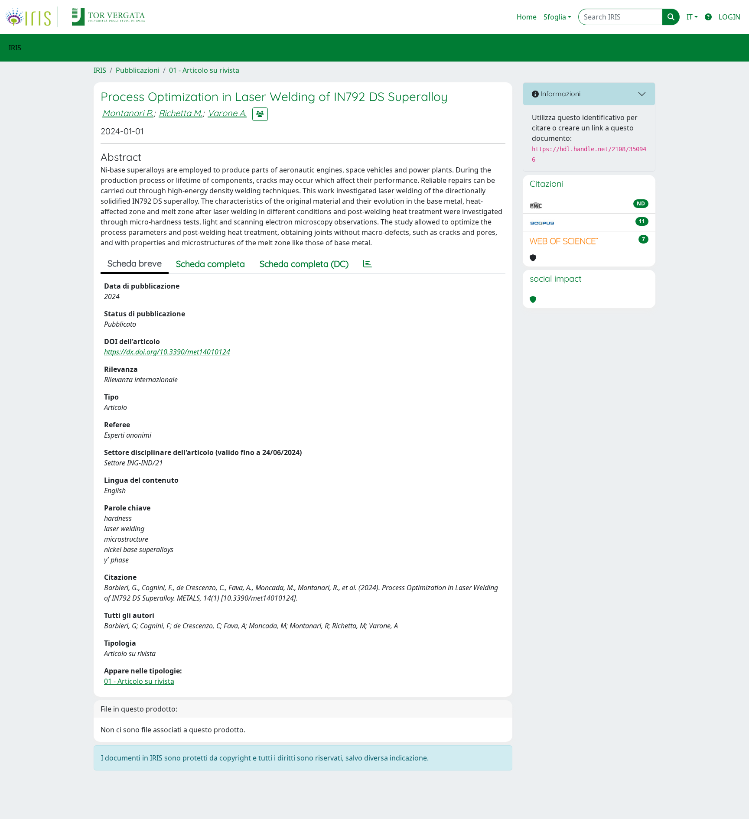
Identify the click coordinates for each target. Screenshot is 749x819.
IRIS (100, 70)
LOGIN (729, 17)
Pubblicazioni (138, 70)
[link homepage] (31, 16)
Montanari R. (127, 112)
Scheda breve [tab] (134, 263)
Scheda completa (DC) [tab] (304, 263)
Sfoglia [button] (555, 17)
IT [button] (690, 17)
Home (527, 17)
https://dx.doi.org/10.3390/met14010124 (167, 352)
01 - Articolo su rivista (204, 70)
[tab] (367, 264)
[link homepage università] (108, 16)
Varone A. (227, 112)
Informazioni (559, 93)
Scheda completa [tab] (210, 263)
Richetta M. (180, 112)
